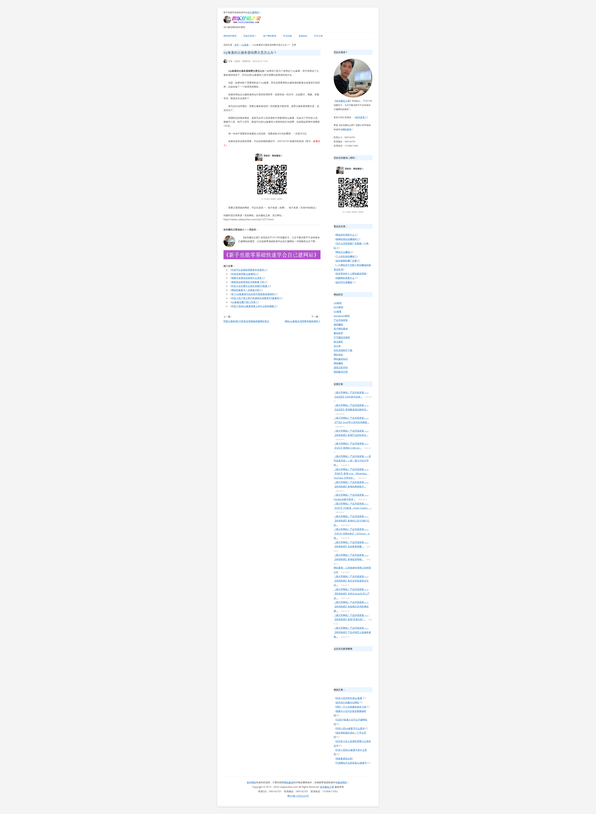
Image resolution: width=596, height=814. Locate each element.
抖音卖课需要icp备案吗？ (244, 273)
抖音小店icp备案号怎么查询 (350, 728)
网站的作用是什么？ (346, 234)
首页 (236, 44)
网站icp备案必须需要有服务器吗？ (303, 321)
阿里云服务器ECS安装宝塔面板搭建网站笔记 (246, 321)
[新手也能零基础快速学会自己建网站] (246, 22)
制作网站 (251, 782)
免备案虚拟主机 (344, 758)
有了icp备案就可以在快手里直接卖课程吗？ (253, 294)
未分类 (337, 345)
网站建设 (288, 782)
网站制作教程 (230, 35)
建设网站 (342, 782)
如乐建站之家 (343, 100)
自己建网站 (253, 12)
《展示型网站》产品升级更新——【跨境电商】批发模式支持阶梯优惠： (351, 606)
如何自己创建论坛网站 (347, 702)
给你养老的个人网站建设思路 (351, 273)
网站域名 (338, 354)
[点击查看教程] (272, 258)
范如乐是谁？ (249, 35)
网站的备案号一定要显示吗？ (246, 290)
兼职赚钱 (338, 324)
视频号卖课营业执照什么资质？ (247, 277)
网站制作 (347, 129)
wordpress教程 (342, 315)
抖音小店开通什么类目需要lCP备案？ (250, 285)
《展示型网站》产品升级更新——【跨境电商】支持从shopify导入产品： (352, 593)
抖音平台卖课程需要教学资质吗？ (248, 269)
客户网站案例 (269, 35)
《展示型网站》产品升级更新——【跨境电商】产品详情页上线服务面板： (352, 632)
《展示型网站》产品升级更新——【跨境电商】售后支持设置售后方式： (351, 581)
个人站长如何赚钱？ (346, 256)
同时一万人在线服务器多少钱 (351, 706)
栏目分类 (318, 35)
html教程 (338, 307)
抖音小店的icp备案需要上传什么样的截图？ (253, 306)
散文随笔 (338, 341)
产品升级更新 (341, 320)
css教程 (338, 302)
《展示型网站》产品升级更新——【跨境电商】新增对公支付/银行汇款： (352, 521)
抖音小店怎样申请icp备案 (349, 698)
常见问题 (287, 35)
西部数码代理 (341, 371)
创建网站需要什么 (345, 277)
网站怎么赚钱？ (344, 251)
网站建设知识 (341, 358)
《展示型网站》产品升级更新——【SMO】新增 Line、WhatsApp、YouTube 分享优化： (351, 473)
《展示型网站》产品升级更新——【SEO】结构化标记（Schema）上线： (352, 533)
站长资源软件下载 (343, 350)
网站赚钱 (338, 363)
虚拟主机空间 (341, 367)
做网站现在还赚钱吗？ (347, 239)
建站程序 (338, 333)
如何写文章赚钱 (344, 282)
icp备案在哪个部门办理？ (244, 302)
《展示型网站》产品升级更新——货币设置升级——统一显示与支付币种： (352, 460)
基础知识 (303, 35)
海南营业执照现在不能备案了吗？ (248, 281)
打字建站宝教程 (342, 337)
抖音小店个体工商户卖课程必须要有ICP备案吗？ (256, 298)
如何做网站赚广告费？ (347, 260)
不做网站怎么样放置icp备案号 (351, 762)
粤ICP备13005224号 (298, 795)
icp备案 (245, 44)
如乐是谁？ (361, 117)
